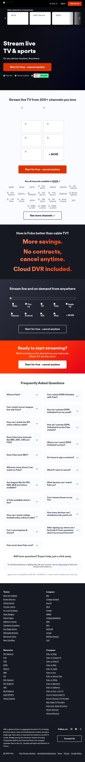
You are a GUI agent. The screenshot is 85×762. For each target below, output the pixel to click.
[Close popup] (66, 356)
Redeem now (42, 400)
